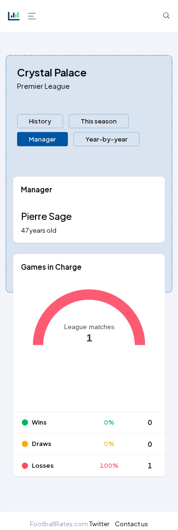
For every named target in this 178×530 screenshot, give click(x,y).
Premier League (43, 85)
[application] (89, 345)
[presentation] (40, 121)
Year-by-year (106, 139)
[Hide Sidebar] (30, 16)
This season (99, 121)
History (40, 121)
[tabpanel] (89, 332)
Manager (42, 139)
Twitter (99, 524)
